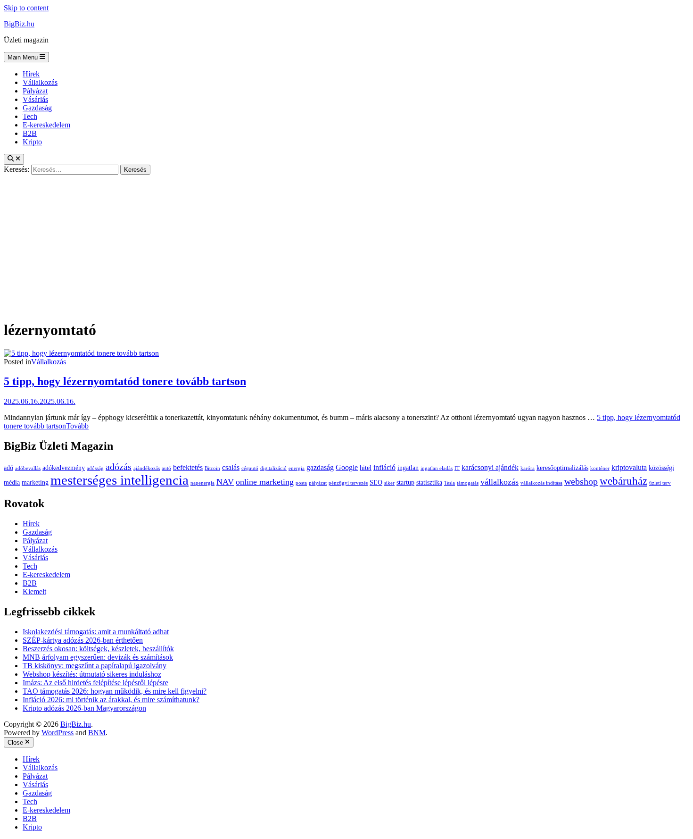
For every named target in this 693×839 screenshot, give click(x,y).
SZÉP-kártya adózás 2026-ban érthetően (83, 640)
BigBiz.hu (19, 24)
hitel (365, 467)
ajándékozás (146, 468)
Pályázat (35, 91)
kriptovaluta (629, 467)
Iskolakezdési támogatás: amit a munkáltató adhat (96, 632)
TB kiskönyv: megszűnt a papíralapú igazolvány (94, 666)
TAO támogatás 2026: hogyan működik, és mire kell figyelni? (114, 691)
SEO (376, 482)
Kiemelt (34, 591)
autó (166, 468)
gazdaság (320, 467)
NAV (225, 482)
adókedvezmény (63, 467)
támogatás (467, 483)
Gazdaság (37, 108)
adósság (95, 468)
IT (457, 468)
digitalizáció (273, 468)
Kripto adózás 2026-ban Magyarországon (84, 708)
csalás (230, 467)
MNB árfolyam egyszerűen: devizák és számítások (98, 657)
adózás (119, 467)
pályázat (318, 483)
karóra (527, 468)
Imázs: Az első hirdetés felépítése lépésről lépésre (95, 683)
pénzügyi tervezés (348, 483)
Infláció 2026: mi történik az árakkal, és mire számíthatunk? (111, 700)
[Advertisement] (346, 245)
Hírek (31, 74)
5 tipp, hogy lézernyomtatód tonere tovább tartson (125, 381)
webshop (581, 482)
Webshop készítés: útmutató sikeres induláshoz (92, 674)
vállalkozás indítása (541, 483)
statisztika (429, 482)
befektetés (188, 467)
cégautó (249, 468)
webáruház (623, 481)
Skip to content (26, 8)
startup (405, 482)
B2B (30, 133)
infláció (384, 467)
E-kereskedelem (46, 125)
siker (389, 483)
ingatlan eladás (437, 468)
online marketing (265, 482)
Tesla (449, 483)
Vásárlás (35, 99)
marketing (35, 482)
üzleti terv (660, 483)
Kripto (32, 142)
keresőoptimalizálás (562, 467)
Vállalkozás (40, 82)
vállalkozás (499, 482)
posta (301, 483)
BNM (97, 733)
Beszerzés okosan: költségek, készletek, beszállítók (98, 649)
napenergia (202, 483)
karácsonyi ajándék (490, 467)
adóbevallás (28, 468)
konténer (600, 468)
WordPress (57, 733)
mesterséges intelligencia (119, 479)
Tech (30, 116)
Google (347, 467)
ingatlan (408, 467)
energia (297, 468)
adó (8, 467)
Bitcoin (212, 468)
